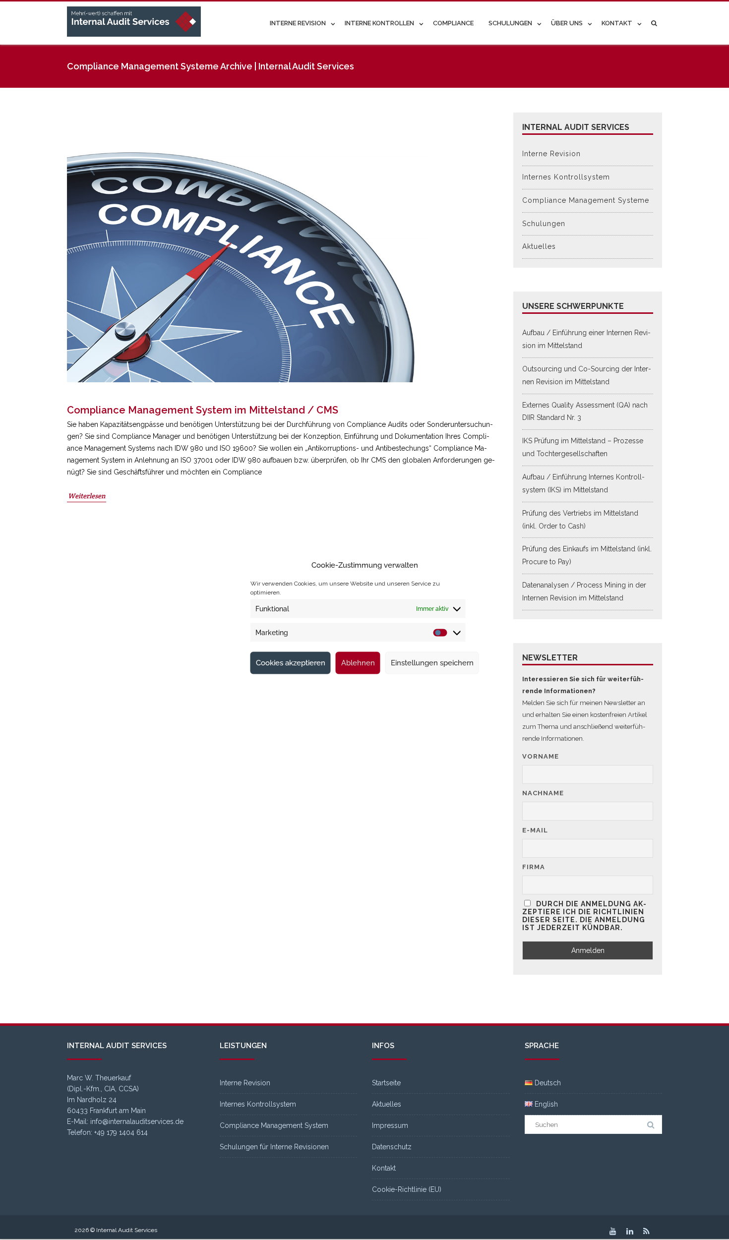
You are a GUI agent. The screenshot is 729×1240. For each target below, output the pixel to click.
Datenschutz (392, 1147)
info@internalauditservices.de (136, 1121)
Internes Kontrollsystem (566, 177)
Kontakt (617, 23)
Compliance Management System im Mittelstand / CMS (202, 410)
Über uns (567, 23)
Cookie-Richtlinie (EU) (406, 1189)
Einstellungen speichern (432, 662)
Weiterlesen (86, 495)
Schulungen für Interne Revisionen (274, 1147)
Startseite (386, 1083)
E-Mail (535, 830)
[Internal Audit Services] (136, 22)
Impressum (390, 1125)
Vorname (540, 756)
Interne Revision (298, 23)
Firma (533, 867)
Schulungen (510, 23)
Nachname (543, 793)
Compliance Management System (274, 1125)
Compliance (453, 23)
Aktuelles (539, 246)
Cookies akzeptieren (290, 662)
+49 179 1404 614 (121, 1132)
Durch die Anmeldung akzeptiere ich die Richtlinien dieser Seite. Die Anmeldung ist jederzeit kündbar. (584, 916)
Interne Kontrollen (379, 23)
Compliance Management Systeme (585, 200)
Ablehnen (358, 662)
